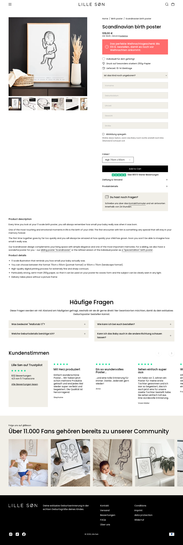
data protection (143, 515)
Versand (105, 510)
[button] (167, 4)
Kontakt (104, 505)
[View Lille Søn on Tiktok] (17, 534)
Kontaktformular (137, 203)
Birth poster (117, 18)
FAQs (103, 519)
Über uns (105, 524)
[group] (91, 383)
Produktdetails (110, 186)
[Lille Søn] (91, 4)
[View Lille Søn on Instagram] (11, 534)
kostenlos (124, 36)
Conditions (140, 505)
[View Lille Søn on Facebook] (24, 534)
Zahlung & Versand (112, 179)
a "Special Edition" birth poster (137, 250)
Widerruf (139, 519)
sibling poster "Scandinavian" (56, 250)
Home (105, 18)
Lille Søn (95, 534)
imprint (138, 510)
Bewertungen (107, 515)
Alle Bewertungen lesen (24, 384)
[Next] (171, 353)
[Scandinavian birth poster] (15, 104)
